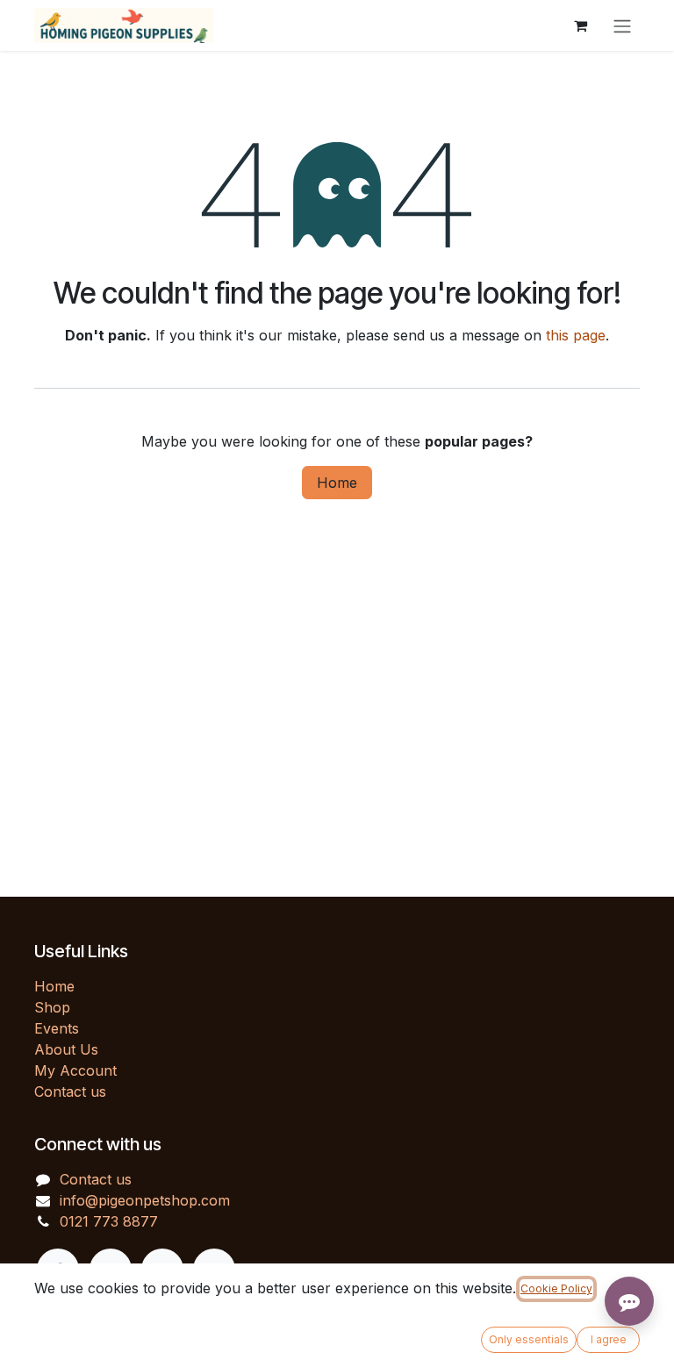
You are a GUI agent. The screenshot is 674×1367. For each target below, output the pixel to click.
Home (337, 482)
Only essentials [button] (529, 1339)
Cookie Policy (556, 1288)
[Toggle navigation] (622, 25)
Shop (52, 1007)
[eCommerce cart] (580, 25)
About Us (66, 1049)
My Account (75, 1070)
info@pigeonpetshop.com (145, 1200)
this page (576, 335)
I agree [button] (609, 1339)
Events (56, 1028)
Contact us (70, 1091)
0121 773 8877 (109, 1221)
